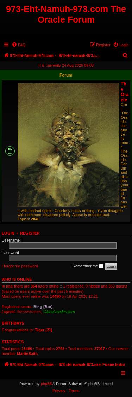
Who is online (17, 279)
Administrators (29, 311)
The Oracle (124, 91)
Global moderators (59, 311)
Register (30, 233)
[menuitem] (19, 45)
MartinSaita (27, 353)
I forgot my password (20, 266)
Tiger (39, 330)
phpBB (46, 383)
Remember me (86, 266)
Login (8, 233)
